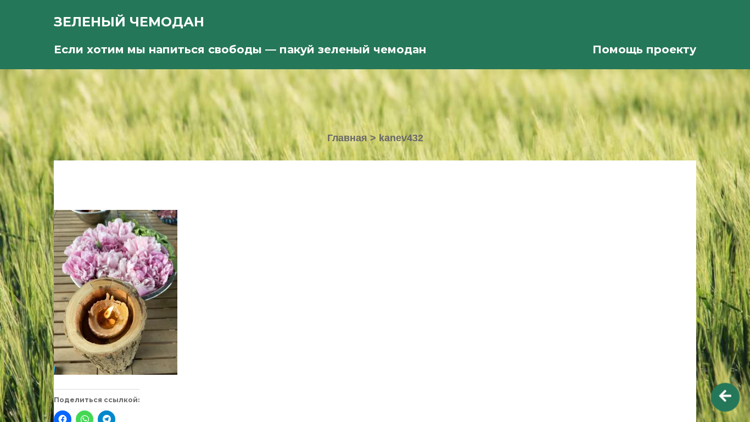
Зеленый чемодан (129, 22)
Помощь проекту (644, 49)
